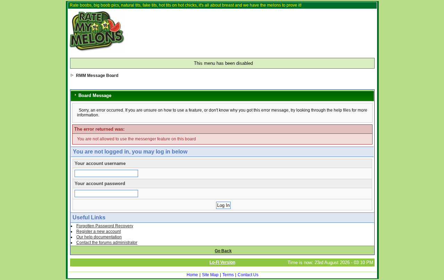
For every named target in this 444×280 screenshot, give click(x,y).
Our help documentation (99, 237)
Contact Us (248, 274)
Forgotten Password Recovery (104, 226)
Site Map (210, 274)
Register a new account (98, 231)
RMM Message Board (97, 75)
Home (192, 274)
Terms (228, 274)
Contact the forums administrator (106, 242)
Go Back (223, 250)
